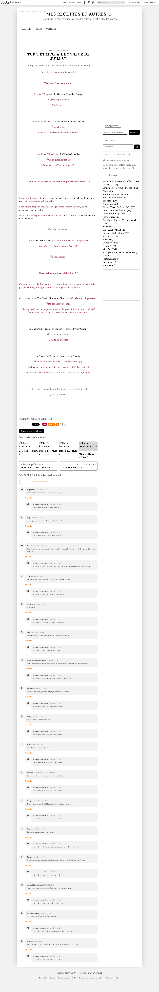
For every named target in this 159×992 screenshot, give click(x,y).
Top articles (43, 978)
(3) (107, 255)
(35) (115, 194)
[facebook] (84, 2)
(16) (108, 239)
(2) (109, 262)
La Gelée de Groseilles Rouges (68, 94)
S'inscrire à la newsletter (31, 431)
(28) (117, 210)
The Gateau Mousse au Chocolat (53, 298)
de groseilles (37, 210)
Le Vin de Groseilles (70, 154)
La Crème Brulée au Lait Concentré (52, 356)
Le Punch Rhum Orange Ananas (69, 121)
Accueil (26, 29)
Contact (51, 29)
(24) (112, 216)
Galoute (76, 356)
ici (87, 367)
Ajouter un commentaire (40, 481)
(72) (120, 187)
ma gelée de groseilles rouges (57, 198)
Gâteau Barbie (43, 240)
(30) (114, 197)
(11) (109, 245)
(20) (116, 233)
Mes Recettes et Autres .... (79, 14)
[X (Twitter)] (88, 2)
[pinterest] (92, 2)
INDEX (39, 29)
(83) (110, 184)
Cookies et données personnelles (90, 978)
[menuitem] (26, 29)
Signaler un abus (64, 978)
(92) (121, 181)
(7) (120, 252)
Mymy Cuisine (80, 329)
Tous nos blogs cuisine (72, 2)
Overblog (97, 972)
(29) (111, 203)
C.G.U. (74, 978)
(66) (108, 191)
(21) (109, 226)
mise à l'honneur (58, 50)
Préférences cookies (112, 978)
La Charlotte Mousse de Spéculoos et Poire (49, 329)
